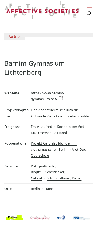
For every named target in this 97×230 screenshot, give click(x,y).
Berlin (35, 188)
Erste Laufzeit (41, 126)
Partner (14, 36)
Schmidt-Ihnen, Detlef (64, 178)
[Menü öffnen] (89, 6)
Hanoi (49, 188)
